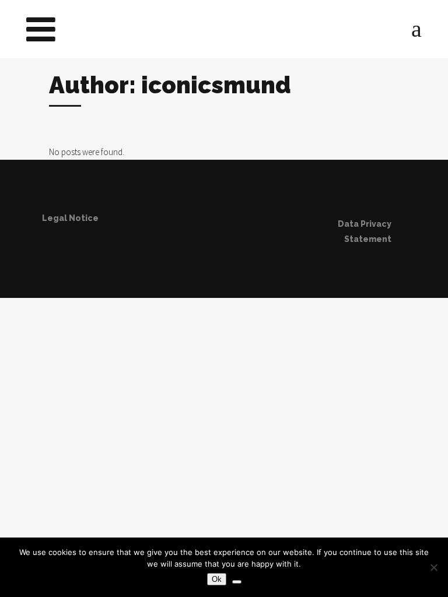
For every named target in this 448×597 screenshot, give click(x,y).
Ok (217, 579)
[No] (433, 567)
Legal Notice (70, 218)
